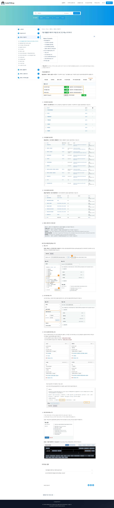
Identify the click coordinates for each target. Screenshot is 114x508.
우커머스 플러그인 (71, 2)
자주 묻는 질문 (46, 60)
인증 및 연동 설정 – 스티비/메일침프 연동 (27, 55)
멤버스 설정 (22, 51)
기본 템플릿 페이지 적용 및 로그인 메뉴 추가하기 (29, 41)
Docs (47, 29)
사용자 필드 (22, 63)
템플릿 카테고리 (23, 47)
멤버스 (51, 29)
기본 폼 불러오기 (47, 40)
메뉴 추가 (47, 52)
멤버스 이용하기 (57, 29)
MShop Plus (97, 2)
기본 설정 (22, 49)
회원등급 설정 (22, 59)
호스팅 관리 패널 (88, 2)
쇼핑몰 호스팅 (80, 2)
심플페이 (63, 2)
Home (43, 29)
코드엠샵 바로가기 (57, 501)
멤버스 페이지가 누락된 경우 (50, 48)
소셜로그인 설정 (23, 65)
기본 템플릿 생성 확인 (49, 44)
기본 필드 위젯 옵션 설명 (24, 45)
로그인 (103, 2)
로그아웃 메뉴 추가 (48, 54)
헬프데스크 (109, 2)
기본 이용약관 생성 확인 (49, 46)
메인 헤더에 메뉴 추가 (49, 58)
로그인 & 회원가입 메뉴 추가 (49, 50)
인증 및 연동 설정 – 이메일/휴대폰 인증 (27, 53)
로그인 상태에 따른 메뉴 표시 (50, 56)
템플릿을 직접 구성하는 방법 (25, 43)
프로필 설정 (22, 57)
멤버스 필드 (22, 61)
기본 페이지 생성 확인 (49, 42)
